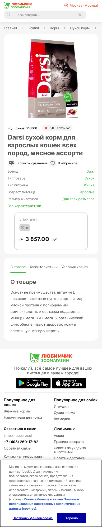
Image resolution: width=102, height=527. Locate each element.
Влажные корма (17, 411)
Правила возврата (69, 442)
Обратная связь (17, 448)
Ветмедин (62, 419)
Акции (59, 435)
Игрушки (61, 406)
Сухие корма (64, 413)
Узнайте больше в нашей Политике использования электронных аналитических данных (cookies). (44, 503)
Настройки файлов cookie (33, 518)
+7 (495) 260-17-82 (21, 442)
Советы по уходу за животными (70, 450)
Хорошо (71, 518)
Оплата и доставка (69, 458)
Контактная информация (24, 456)
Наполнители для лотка (23, 417)
